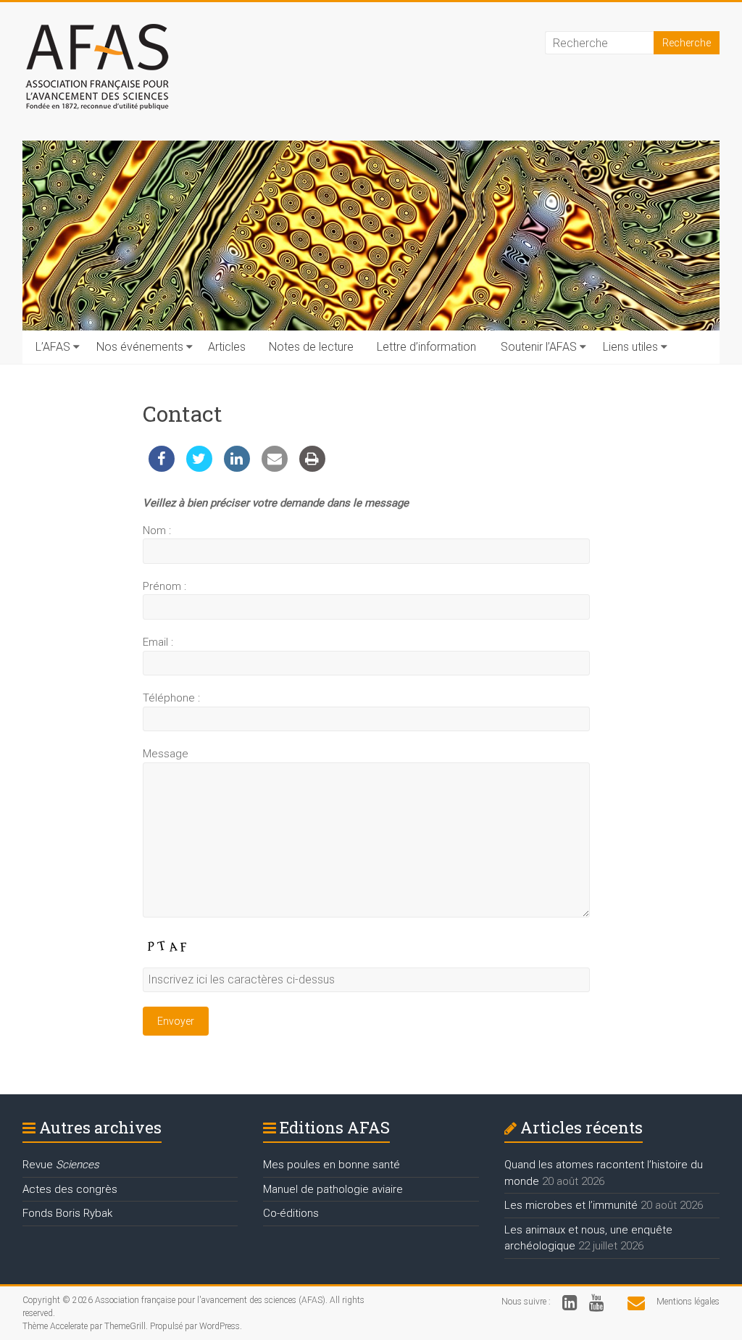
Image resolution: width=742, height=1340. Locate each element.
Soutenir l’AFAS (539, 347)
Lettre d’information (426, 347)
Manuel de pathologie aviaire (333, 1189)
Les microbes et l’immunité (571, 1205)
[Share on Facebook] (162, 467)
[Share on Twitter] (199, 467)
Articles (227, 347)
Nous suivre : (526, 1302)
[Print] (312, 467)
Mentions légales (688, 1302)
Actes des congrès (69, 1189)
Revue (60, 1164)
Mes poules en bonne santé (331, 1164)
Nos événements (139, 347)
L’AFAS (53, 347)
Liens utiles (630, 347)
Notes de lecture (311, 347)
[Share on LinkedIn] (237, 467)
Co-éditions (291, 1213)
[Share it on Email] (275, 467)
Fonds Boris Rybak (67, 1213)
